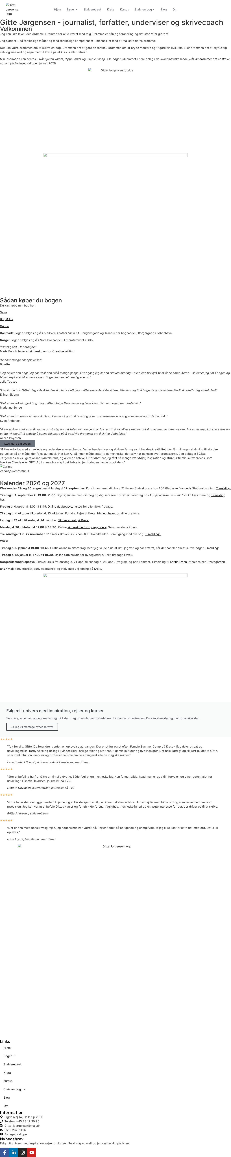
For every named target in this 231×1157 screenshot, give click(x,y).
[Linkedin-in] (13, 1152)
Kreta (110, 9)
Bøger (71, 9)
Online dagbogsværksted (65, 506)
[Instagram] (22, 1152)
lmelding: (212, 548)
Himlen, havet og (108, 513)
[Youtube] (31, 1152)
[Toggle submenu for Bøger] (76, 9)
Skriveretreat (92, 9)
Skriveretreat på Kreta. (73, 520)
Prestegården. (216, 562)
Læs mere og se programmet (29, 137)
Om (175, 9)
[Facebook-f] (4, 1152)
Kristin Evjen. (179, 562)
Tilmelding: (223, 488)
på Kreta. (96, 568)
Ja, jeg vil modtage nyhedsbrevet (32, 727)
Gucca (4, 326)
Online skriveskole (67, 555)
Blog (164, 9)
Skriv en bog (143, 9)
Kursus (124, 9)
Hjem (57, 9)
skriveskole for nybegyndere (86, 527)
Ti (205, 548)
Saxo (3, 312)
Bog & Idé (6, 319)
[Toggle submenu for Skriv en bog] (153, 9)
